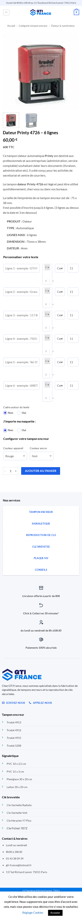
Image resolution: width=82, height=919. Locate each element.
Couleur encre (38, 448)
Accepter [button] (55, 912)
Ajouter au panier (40, 470)
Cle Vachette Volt (17, 812)
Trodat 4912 (14, 730)
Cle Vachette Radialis (19, 805)
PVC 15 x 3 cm (15, 771)
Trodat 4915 (14, 737)
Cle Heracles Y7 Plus (19, 820)
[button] (6, 12)
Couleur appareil (13, 448)
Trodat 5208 (14, 745)
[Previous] (9, 71)
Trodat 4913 (14, 722)
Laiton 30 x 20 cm (17, 787)
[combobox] (44, 274)
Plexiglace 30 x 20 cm (19, 779)
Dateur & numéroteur (63, 25)
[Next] (72, 71)
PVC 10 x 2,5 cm (16, 763)
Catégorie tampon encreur (33, 25)
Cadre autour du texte (16, 407)
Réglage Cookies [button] (32, 912)
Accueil (11, 25)
